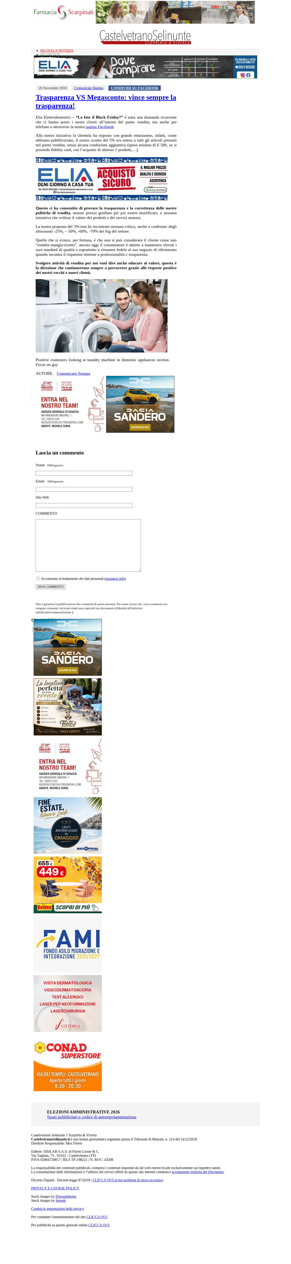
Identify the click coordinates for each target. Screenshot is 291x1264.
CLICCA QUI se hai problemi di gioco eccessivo (128, 1180)
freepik (61, 1200)
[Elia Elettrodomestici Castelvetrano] (145, 77)
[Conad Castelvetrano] (68, 1090)
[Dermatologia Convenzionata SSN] (68, 1031)
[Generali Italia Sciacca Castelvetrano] (70, 431)
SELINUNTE (50, 55)
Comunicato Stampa (88, 88)
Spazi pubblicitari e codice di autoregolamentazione (91, 1117)
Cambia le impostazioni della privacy (57, 1209)
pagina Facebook (100, 126)
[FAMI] (68, 971)
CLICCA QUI (96, 1217)
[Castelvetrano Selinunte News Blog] (145, 43)
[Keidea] (68, 912)
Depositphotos (66, 1196)
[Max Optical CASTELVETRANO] (68, 853)
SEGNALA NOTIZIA (56, 50)
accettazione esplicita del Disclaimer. (198, 1172)
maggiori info (115, 579)
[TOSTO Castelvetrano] (68, 734)
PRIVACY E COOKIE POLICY (55, 1188)
